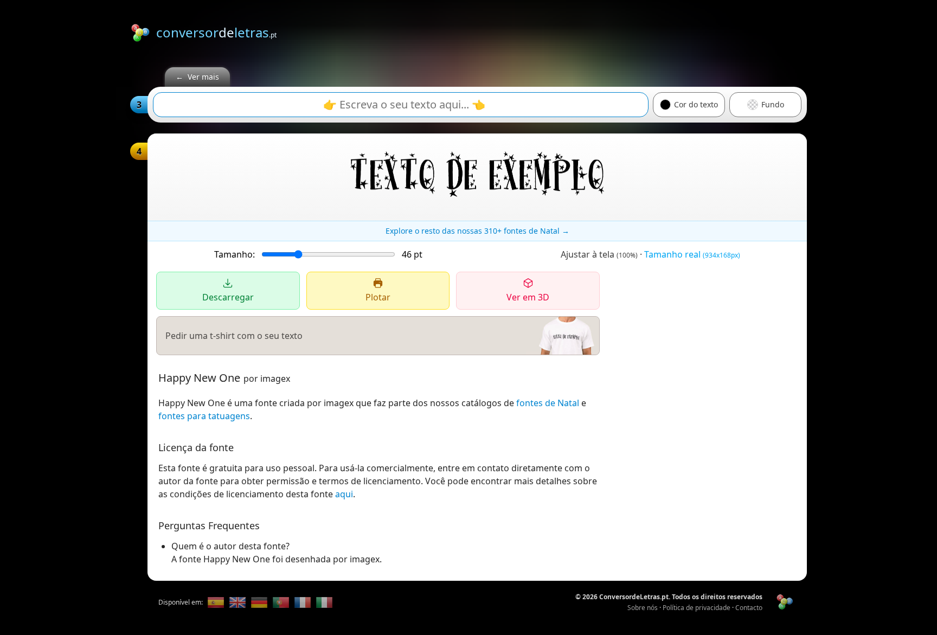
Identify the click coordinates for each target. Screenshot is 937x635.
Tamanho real (692, 254)
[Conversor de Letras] (215, 602)
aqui (344, 494)
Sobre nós (642, 607)
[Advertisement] (609, 31)
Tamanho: (234, 254)
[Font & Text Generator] (237, 602)
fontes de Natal (547, 403)
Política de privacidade (696, 607)
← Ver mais (197, 77)
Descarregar (228, 297)
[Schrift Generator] (259, 602)
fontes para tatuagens (204, 416)
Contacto (748, 607)
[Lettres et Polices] (302, 602)
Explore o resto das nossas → (477, 231)
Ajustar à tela (599, 254)
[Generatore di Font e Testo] (324, 602)
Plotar (377, 297)
